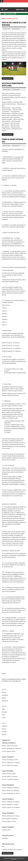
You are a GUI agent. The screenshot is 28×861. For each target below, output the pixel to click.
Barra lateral (20, 9)
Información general (7, 78)
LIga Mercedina (15, 28)
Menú (6, 9)
